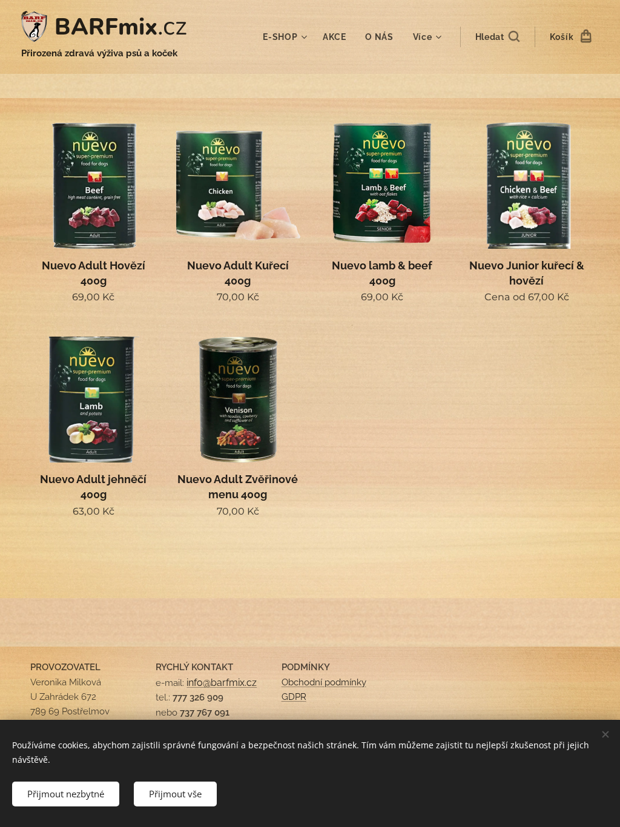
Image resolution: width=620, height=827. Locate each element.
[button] (497, 37)
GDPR (294, 696)
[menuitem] (286, 37)
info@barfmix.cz (221, 682)
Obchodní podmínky (324, 682)
